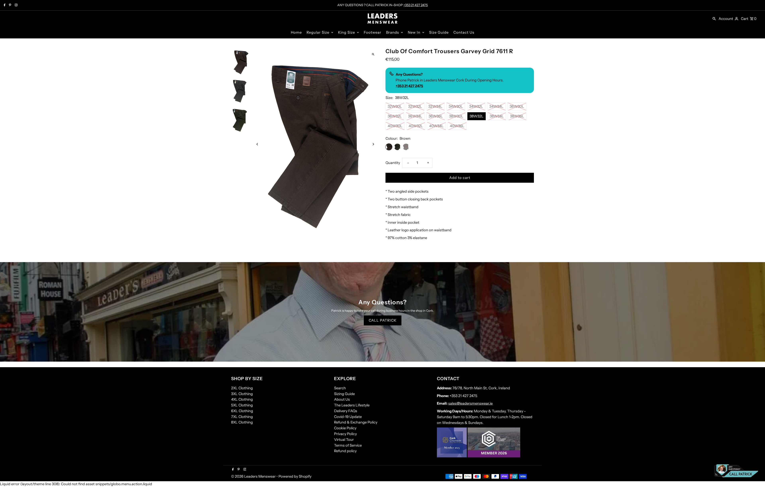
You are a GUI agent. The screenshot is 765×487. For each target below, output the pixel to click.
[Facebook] (4, 5)
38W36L (517, 116)
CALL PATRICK (382, 320)
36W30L (517, 106)
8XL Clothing (242, 422)
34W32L (476, 106)
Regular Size (318, 32)
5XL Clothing (242, 405)
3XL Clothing (242, 394)
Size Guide (439, 32)
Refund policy (345, 451)
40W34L (436, 126)
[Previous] (257, 144)
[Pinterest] (9, 5)
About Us (342, 399)
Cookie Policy (345, 428)
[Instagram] (16, 5)
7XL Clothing (242, 417)
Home (296, 32)
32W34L (435, 106)
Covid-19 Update (348, 417)
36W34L (415, 116)
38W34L (497, 116)
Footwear (372, 32)
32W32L (415, 106)
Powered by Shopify (295, 476)
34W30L (456, 106)
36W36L (436, 116)
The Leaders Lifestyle (352, 405)
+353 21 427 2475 (415, 5)
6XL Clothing (242, 411)
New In (414, 32)
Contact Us (463, 32)
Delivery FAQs (345, 411)
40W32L (416, 126)
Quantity (392, 163)
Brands (392, 32)
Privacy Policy (345, 434)
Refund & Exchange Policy (355, 422)
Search (340, 388)
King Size (346, 32)
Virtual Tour (344, 439)
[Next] (373, 144)
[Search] (714, 18)
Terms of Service (348, 445)
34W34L (496, 106)
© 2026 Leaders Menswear (254, 476)
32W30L (395, 106)
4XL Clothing (242, 399)
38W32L (477, 116)
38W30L (456, 116)
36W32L (395, 116)
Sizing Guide (344, 394)
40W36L (457, 126)
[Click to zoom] (373, 54)
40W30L (395, 126)
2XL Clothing (242, 388)
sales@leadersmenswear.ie (470, 403)
